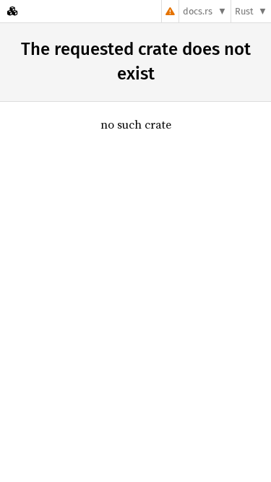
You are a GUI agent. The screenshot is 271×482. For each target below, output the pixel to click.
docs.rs (197, 11)
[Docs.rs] (12, 11)
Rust (244, 11)
